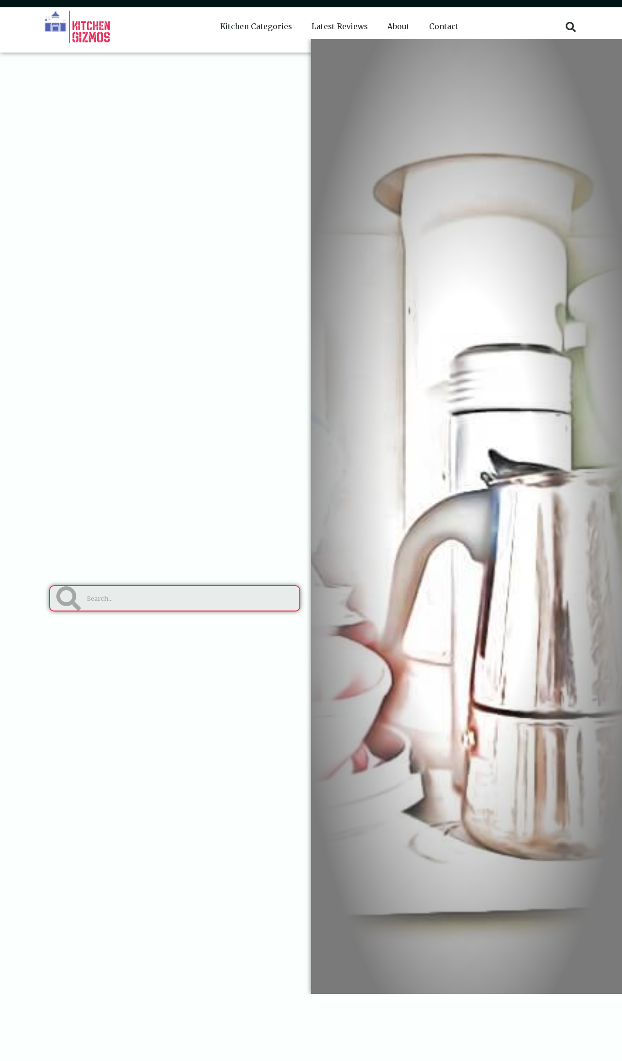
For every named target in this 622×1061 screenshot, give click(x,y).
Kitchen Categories (256, 26)
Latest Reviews (339, 26)
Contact (443, 26)
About (398, 26)
